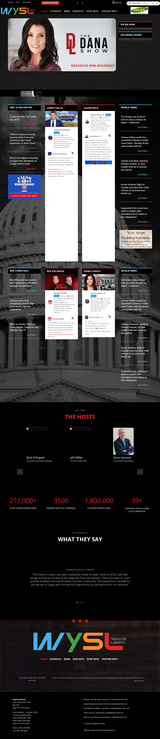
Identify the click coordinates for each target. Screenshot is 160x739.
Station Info (109, 11)
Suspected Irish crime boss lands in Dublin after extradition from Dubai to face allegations (134, 212)
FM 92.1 (18, 2)
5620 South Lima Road (21, 720)
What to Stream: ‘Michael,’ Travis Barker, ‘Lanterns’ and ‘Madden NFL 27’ (24, 327)
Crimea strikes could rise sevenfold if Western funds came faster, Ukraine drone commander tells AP (135, 142)
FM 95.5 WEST (27, 2)
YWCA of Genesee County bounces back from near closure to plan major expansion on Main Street (22, 139)
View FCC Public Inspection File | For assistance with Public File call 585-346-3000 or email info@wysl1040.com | (97, 678)
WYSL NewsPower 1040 (22, 718)
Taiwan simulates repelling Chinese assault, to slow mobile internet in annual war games (134, 165)
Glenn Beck (94, 136)
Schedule (55, 11)
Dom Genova (35, 457)
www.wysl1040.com (120, 699)
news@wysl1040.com (119, 704)
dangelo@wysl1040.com (120, 708)
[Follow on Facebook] (82, 3)
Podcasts (78, 11)
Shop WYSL (92, 11)
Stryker (75, 457)
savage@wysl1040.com (114, 713)
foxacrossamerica (60, 154)
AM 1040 (10, 2)
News (67, 11)
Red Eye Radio (58, 319)
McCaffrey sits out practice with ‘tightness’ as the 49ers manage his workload (23, 282)
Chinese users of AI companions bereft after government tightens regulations (22, 305)
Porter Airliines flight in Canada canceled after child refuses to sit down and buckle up (135, 189)
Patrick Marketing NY (107, 730)
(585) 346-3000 (24, 728)
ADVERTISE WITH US (50, 3)
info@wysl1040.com (119, 717)
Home (44, 11)
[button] (20, 472)
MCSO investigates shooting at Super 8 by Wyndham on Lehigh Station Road (24, 160)
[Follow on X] (78, 3)
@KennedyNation (55, 172)
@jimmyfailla (53, 169)
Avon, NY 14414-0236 (21, 723)
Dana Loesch (95, 317)
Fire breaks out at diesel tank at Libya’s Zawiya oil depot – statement (133, 119)
